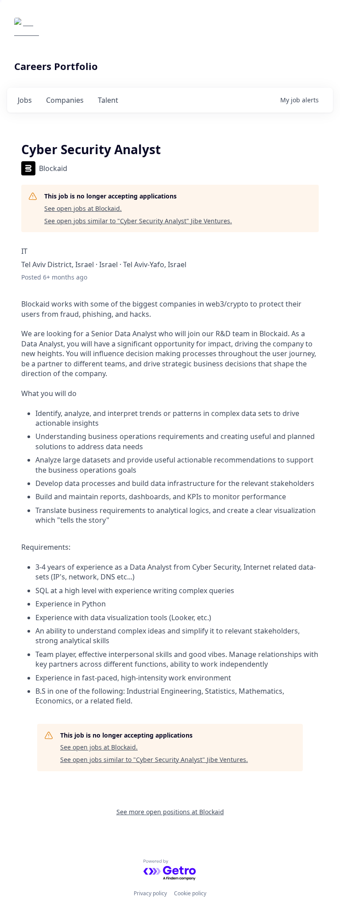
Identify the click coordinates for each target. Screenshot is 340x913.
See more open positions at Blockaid (170, 812)
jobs (25, 100)
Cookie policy (190, 893)
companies (65, 100)
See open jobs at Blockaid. (83, 208)
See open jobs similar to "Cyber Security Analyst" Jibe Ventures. (138, 221)
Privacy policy (150, 893)
